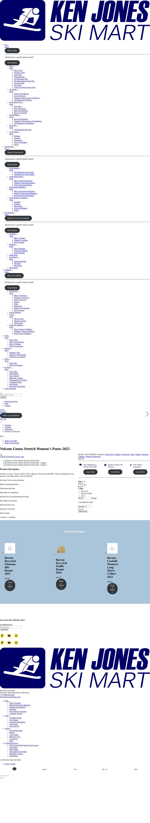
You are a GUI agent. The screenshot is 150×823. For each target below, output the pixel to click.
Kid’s (7, 359)
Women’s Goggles (21, 240)
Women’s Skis (19, 73)
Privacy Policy (10, 764)
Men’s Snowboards (16, 342)
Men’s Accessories (16, 346)
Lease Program (10, 389)
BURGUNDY (86, 494)
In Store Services (11, 743)
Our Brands (13, 720)
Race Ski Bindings (21, 111)
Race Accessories (20, 113)
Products (8, 425)
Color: (81, 489)
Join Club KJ (14, 376)
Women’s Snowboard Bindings (25, 193)
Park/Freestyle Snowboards (24, 174)
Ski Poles (12, 125)
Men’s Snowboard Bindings (24, 191)
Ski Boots (13, 90)
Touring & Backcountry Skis (24, 87)
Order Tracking (15, 703)
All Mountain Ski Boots (23, 100)
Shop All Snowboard (15, 152)
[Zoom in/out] (1, 775)
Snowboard (9, 147)
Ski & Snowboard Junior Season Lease (23, 745)
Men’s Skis (18, 71)
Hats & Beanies (15, 312)
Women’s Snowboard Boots (24, 183)
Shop (7, 716)
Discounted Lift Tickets (18, 380)
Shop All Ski (12, 51)
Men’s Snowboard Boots (23, 181)
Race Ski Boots (20, 96)
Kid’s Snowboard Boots (23, 185)
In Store (8, 367)
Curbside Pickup (15, 382)
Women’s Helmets (21, 251)
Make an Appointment (11, 415)
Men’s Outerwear (20, 296)
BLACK (84, 491)
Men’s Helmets (19, 249)
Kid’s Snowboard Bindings (24, 196)
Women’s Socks (20, 321)
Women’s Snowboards (17, 355)
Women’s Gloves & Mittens (24, 331)
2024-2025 (109, 454)
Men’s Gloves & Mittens (23, 329)
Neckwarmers (19, 310)
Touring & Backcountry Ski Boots (26, 98)
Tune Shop (13, 372)
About (7, 728)
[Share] (6, 775)
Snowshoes (13, 268)
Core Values (13, 735)
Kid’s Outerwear (20, 300)
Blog (11, 741)
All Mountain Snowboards (24, 172)
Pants (16, 304)
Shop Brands (12, 63)
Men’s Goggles (19, 238)
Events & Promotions (17, 386)
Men (6, 336)
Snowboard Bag (20, 261)
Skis (11, 66)
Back (7, 47)
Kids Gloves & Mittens (22, 334)
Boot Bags (18, 266)
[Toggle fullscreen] (3, 775)
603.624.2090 (9, 695)
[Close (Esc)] (8, 775)
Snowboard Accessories (18, 198)
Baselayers (18, 306)
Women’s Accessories (17, 357)
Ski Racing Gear (15, 102)
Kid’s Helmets (19, 253)
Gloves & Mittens (20, 142)
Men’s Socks (19, 319)
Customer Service (15, 714)
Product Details (10, 585)
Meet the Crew (14, 737)
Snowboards (14, 168)
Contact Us (13, 739)
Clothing (8, 270)
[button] (1, 455)
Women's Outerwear (93, 457)
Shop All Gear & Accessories (18, 218)
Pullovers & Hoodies (22, 308)
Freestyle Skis (19, 83)
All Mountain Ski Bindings (24, 123)
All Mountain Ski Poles (22, 130)
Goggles (17, 138)
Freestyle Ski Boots (21, 94)
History (12, 733)
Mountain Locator (16, 378)
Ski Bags (17, 263)
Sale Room (13, 384)
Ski (6, 45)
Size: (80, 482)
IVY (83, 496)
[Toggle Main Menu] (1, 421)
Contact (7, 406)
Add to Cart (83, 511)
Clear (95, 498)
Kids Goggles (19, 242)
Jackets (16, 302)
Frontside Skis (19, 77)
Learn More (90, 472)
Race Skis (17, 85)
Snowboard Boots (16, 177)
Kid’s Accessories (15, 365)
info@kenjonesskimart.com (10, 697)
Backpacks (18, 140)
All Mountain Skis (21, 79)
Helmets (17, 136)
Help (6, 404)
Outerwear (13, 291)
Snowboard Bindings (17, 187)
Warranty (12, 709)
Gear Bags (13, 257)
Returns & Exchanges (17, 707)
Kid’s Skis (18, 75)
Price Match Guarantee (17, 711)
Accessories (13, 132)
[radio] (80, 485)
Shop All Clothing (14, 276)
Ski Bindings (14, 115)
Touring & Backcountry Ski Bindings (28, 121)
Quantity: (81, 506)
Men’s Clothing (15, 344)
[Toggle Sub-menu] (8, 45)
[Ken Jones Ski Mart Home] (75, 41)
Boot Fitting (13, 374)
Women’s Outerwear (21, 298)
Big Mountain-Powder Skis (24, 81)
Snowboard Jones (11, 401)
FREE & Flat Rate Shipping (19, 705)
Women (7, 348)
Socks (16, 145)
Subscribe (4, 629)
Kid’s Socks (18, 323)
